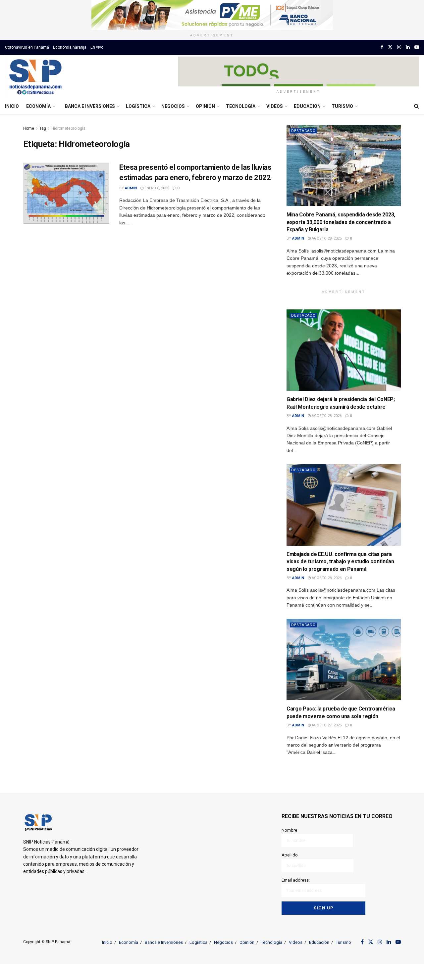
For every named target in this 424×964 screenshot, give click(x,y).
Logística (138, 106)
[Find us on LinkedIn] (408, 47)
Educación (307, 106)
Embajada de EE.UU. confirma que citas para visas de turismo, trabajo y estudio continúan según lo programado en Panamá (340, 561)
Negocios (173, 106)
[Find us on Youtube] (416, 47)
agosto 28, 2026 (326, 238)
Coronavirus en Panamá (27, 47)
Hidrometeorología (68, 128)
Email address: (296, 880)
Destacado (303, 131)
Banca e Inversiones (90, 106)
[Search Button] (416, 106)
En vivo (96, 47)
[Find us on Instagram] (399, 47)
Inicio (12, 106)
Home (28, 128)
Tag (42, 128)
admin (131, 188)
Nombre (289, 830)
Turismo (342, 106)
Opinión (205, 106)
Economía (38, 106)
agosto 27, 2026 (326, 725)
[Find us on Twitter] (390, 47)
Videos (274, 106)
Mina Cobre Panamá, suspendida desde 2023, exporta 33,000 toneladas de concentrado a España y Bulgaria (341, 222)
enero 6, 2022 (156, 188)
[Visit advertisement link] (212, 15)
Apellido (290, 854)
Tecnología (240, 106)
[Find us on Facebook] (382, 47)
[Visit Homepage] (35, 76)
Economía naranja (69, 47)
